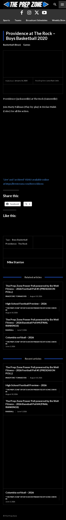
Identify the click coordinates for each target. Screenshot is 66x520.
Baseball (10, 330)
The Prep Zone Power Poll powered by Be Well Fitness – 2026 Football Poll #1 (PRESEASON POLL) (32, 288)
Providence (11, 244)
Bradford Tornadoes (16, 296)
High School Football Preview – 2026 (26, 303)
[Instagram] (29, 13)
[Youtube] (44, 13)
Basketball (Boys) (12, 44)
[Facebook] (22, 13)
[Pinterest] (23, 89)
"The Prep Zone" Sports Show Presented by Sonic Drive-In (31, 309)
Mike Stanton (15, 262)
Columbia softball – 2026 (20, 337)
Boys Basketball (19, 240)
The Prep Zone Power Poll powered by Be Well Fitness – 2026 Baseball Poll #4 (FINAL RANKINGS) (32, 322)
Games (26, 44)
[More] (37, 89)
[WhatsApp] (30, 89)
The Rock (22, 244)
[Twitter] (37, 13)
